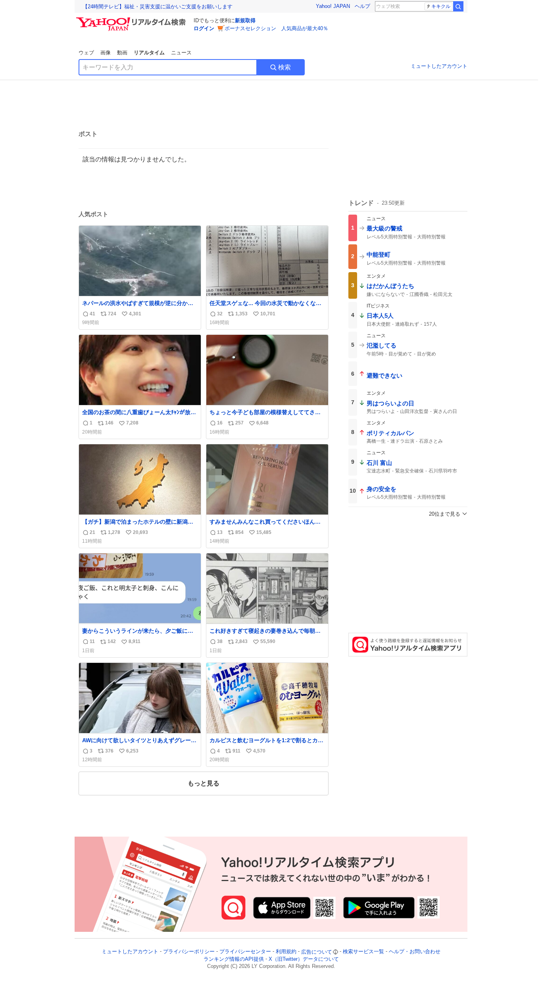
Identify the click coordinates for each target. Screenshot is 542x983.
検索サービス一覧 (363, 952)
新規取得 (245, 20)
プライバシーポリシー (189, 952)
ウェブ (86, 53)
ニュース (181, 53)
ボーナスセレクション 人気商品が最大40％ (276, 28)
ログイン (204, 28)
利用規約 (286, 952)
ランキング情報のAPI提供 (234, 959)
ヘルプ (362, 6)
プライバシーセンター (245, 952)
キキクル (440, 6)
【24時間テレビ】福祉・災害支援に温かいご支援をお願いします (158, 7)
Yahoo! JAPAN (333, 6)
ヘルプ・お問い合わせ (414, 952)
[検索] (458, 6)
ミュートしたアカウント (439, 66)
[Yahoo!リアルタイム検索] (132, 19)
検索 (284, 67)
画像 (105, 53)
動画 (122, 53)
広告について (316, 952)
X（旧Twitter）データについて (304, 959)
